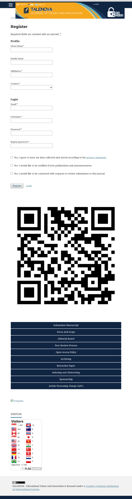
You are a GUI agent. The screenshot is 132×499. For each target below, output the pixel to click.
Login (29, 185)
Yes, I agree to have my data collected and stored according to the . (60, 157)
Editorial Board (66, 338)
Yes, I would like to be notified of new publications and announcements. (52, 165)
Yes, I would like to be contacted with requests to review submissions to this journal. (59, 173)
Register (17, 186)
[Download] (17, 400)
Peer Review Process (66, 345)
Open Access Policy (66, 352)
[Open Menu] (10, 5)
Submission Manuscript (66, 325)
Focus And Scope (66, 331)
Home (14, 18)
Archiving (66, 358)
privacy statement (96, 157)
